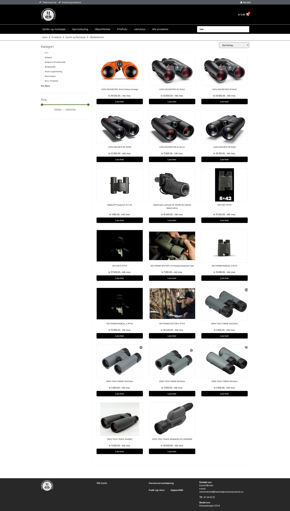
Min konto (102, 483)
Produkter (57, 37)
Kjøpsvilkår (177, 490)
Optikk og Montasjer (76, 37)
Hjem (45, 37)
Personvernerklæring (161, 483)
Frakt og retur (157, 490)
